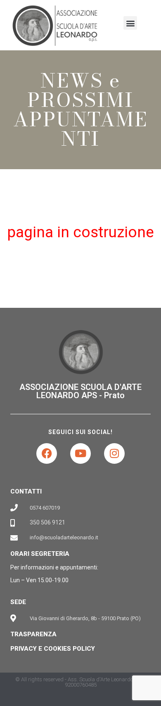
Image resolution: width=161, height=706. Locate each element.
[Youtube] (80, 453)
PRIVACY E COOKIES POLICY (52, 648)
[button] (130, 23)
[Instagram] (114, 453)
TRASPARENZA (33, 634)
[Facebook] (46, 453)
